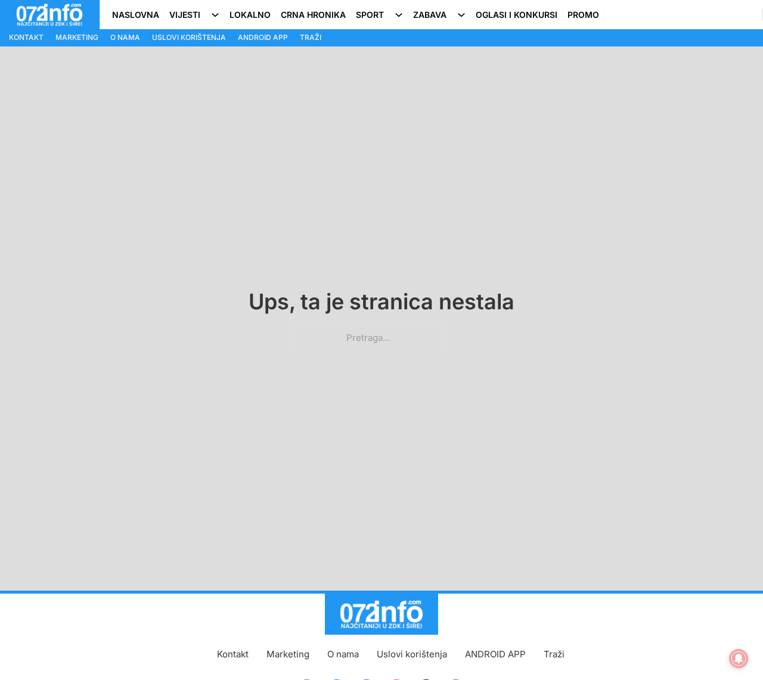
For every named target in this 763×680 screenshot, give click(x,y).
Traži (310, 37)
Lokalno (250, 15)
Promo (583, 15)
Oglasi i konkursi (516, 15)
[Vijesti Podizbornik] (217, 15)
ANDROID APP (263, 37)
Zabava (429, 15)
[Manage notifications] (738, 658)
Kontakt (26, 37)
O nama (125, 37)
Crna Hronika (313, 15)
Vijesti (184, 15)
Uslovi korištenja (189, 37)
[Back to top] (730, 647)
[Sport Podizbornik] (401, 15)
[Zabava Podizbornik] (463, 15)
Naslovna (135, 15)
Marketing (76, 37)
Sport (370, 15)
